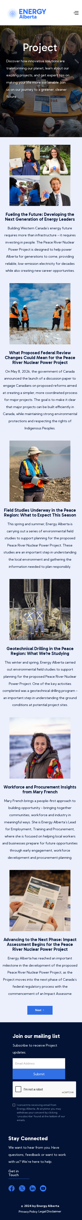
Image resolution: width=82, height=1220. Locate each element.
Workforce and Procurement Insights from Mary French (40, 789)
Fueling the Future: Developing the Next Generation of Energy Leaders (40, 217)
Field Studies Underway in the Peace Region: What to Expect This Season (40, 512)
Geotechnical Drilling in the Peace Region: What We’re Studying (40, 651)
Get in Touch (13, 1173)
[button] (76, 12)
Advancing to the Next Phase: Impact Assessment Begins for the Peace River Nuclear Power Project (40, 944)
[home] (26, 12)
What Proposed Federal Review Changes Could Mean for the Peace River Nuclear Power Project (40, 357)
